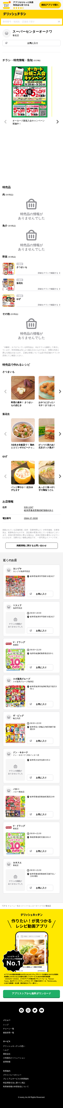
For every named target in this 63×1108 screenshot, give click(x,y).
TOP (4, 906)
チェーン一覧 (13, 906)
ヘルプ (6, 1050)
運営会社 (6, 1054)
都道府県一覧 (8, 1033)
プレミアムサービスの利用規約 (16, 1079)
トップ (6, 1025)
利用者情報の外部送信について (16, 1086)
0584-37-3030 (31, 518)
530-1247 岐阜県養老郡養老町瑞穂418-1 (38, 509)
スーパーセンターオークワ (32, 906)
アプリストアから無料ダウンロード (31, 993)
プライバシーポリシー (12, 1075)
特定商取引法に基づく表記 (14, 1083)
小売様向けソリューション (14, 1058)
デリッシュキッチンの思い (14, 1046)
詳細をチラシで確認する (48, 273)
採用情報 (6, 1062)
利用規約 (6, 1071)
